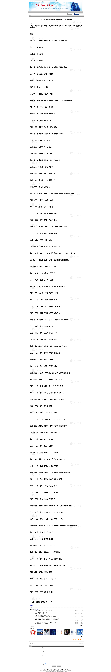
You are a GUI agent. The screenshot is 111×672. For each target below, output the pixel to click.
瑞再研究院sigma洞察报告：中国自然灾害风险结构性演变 (45, 616)
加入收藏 (66, 669)
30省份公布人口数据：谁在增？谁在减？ (42, 615)
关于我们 (46, 669)
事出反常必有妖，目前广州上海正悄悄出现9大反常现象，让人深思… (47, 618)
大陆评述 (46, 13)
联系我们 (50, 669)
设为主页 (62, 669)
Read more (32, 605)
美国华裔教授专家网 (36, 13)
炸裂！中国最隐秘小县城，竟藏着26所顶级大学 (43, 610)
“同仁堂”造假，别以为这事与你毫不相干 (42, 623)
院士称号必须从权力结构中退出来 (41, 612)
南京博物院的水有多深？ (39, 620)
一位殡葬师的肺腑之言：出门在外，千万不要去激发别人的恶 (46, 622)
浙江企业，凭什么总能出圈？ (40, 613)
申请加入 (54, 669)
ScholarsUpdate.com (56, 671)
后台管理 (58, 669)
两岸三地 (42, 13)
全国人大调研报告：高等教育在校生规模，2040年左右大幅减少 (46, 619)
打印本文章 (33, 643)
